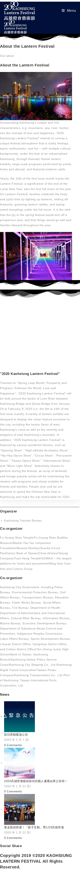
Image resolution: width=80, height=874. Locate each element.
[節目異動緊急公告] (19, 716)
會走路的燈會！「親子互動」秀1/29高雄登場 (34, 827)
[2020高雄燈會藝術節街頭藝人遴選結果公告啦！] (19, 762)
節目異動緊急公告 (16, 734)
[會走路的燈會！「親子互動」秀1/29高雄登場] (19, 809)
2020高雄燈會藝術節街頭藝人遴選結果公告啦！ (36, 781)
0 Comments (13, 745)
